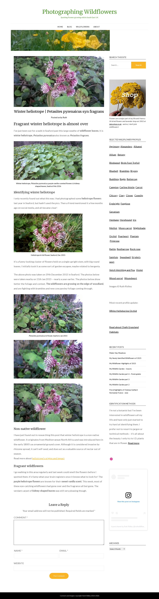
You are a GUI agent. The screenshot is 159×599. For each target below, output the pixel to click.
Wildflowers (83, 27)
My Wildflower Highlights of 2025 (122, 363)
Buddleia (114, 179)
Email (63, 550)
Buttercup (132, 179)
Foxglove (125, 203)
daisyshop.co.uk (115, 124)
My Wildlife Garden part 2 (119, 385)
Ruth (65, 117)
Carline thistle (127, 187)
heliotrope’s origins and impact (48, 458)
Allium (112, 154)
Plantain (134, 236)
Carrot (138, 187)
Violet (139, 270)
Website (19, 563)
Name (18, 550)
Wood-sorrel (116, 278)
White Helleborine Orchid (123, 310)
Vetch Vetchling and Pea (122, 270)
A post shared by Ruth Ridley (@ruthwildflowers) (129, 526)
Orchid (113, 236)
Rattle (112, 249)
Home (60, 27)
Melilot (113, 228)
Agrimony (114, 146)
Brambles (124, 171)
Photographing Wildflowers (79, 11)
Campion (114, 187)
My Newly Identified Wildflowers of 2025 (125, 358)
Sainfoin (113, 257)
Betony (121, 154)
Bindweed (114, 162)
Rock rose (135, 249)
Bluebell (113, 171)
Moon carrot (125, 228)
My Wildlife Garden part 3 (119, 379)
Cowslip (138, 195)
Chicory (113, 195)
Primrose (114, 240)
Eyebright (114, 203)
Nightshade (139, 228)
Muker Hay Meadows (117, 353)
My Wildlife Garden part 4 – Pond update (125, 374)
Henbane (114, 219)
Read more (133, 443)
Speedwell (125, 257)
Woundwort (130, 278)
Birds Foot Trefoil (130, 162)
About (96, 27)
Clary (122, 195)
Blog (69, 27)
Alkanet (138, 146)
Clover (129, 195)
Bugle (123, 179)
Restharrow (123, 249)
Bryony (134, 171)
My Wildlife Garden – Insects (120, 369)
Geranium (114, 211)
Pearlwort (123, 236)
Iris (134, 219)
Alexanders (126, 146)
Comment (21, 517)
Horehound (126, 219)
